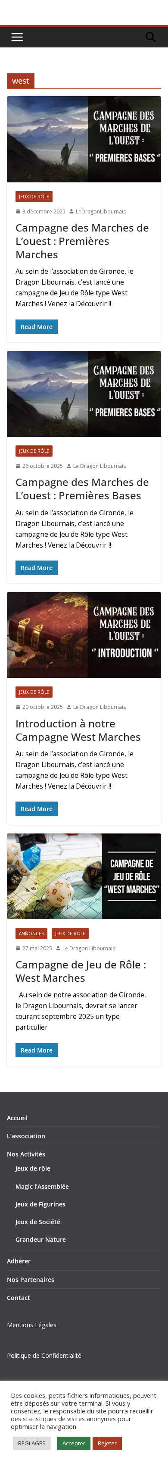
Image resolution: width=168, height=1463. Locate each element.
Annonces (31, 933)
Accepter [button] (73, 1443)
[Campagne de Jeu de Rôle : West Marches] (84, 876)
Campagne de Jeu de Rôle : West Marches (81, 971)
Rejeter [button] (107, 1443)
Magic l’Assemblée (42, 1186)
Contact (18, 1298)
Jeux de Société (38, 1222)
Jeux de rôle (33, 1168)
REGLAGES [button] (32, 1443)
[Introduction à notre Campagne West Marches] (84, 635)
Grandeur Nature (41, 1239)
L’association (26, 1136)
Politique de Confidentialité (44, 1355)
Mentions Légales (31, 1325)
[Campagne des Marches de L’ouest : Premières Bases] (84, 394)
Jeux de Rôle (34, 197)
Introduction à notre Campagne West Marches (78, 730)
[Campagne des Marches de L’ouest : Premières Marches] (84, 139)
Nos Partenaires (30, 1279)
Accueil (17, 1118)
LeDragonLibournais (101, 211)
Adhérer (19, 1261)
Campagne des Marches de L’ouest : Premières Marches (82, 240)
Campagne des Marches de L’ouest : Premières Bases (82, 488)
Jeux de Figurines (40, 1204)
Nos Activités (26, 1154)
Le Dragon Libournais (99, 466)
